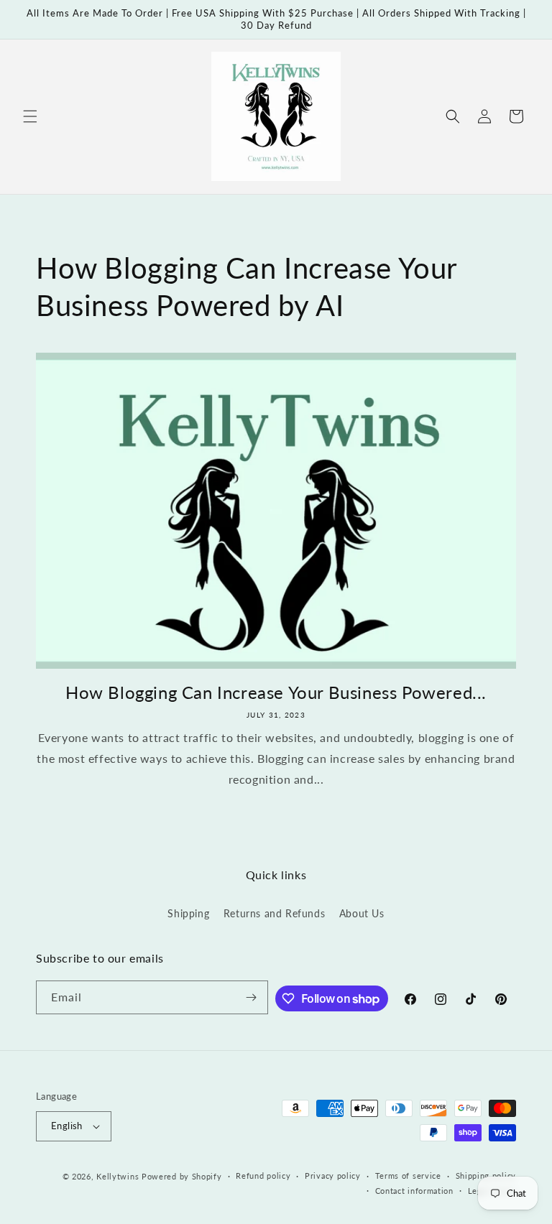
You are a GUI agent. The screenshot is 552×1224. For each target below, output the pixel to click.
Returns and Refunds (274, 913)
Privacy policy (333, 1175)
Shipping (188, 913)
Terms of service (408, 1175)
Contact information (414, 1190)
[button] (30, 116)
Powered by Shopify (182, 1176)
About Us (362, 913)
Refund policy (263, 1175)
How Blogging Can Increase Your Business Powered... (276, 692)
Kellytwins (117, 1176)
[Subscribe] (251, 997)
